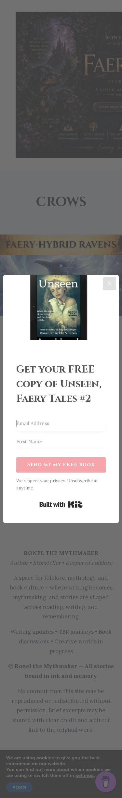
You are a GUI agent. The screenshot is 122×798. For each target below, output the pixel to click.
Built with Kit (61, 504)
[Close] (109, 283)
